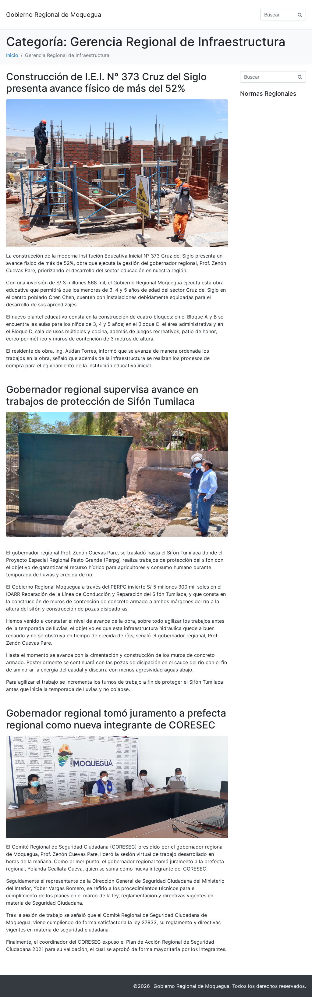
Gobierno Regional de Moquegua (53, 14)
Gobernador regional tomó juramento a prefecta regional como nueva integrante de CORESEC (116, 719)
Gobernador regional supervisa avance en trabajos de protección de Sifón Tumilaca (102, 395)
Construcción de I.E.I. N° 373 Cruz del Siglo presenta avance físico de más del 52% (106, 82)
